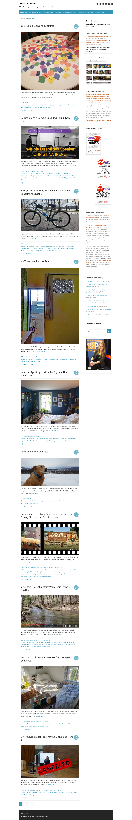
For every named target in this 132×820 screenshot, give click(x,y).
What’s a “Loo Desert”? (94, 315)
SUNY (22, 180)
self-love (50, 441)
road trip (67, 501)
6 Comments (27, 649)
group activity (57, 105)
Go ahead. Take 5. (93, 306)
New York (38, 178)
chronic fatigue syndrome (37, 173)
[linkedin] (100, 4)
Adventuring (25, 171)
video (30, 180)
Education (25, 102)
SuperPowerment (31, 361)
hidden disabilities (57, 175)
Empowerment (40, 357)
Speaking (60, 567)
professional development (49, 178)
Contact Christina (99, 12)
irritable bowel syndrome (28, 178)
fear (41, 359)
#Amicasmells (26, 570)
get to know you (47, 105)
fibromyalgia (41, 175)
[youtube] (106, 4)
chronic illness (49, 173)
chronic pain (57, 173)
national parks (40, 574)
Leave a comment (28, 110)
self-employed (50, 250)
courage (30, 359)
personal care (70, 248)
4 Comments (27, 253)
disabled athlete (50, 246)
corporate (32, 105)
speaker (48, 107)
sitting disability (62, 178)
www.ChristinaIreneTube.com (96, 61)
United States (44, 576)
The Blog (58, 12)
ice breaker (64, 105)
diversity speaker (32, 175)
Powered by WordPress (27, 816)
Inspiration (39, 244)
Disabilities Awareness (36, 171)
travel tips (36, 576)
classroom (25, 105)
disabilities (24, 175)
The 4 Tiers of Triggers (94, 281)
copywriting (34, 792)
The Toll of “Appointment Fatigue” (97, 295)
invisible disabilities (69, 175)
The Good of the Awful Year (35, 451)
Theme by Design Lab (42, 816)
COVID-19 (32, 501)
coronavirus (25, 501)
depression (42, 438)
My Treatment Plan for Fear (35, 261)
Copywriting (25, 790)
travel (26, 180)
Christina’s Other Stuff (69, 12)
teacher (33, 503)
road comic (58, 574)
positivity (26, 107)
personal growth (25, 250)
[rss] (112, 4)
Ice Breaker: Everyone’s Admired (37, 25)
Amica (38, 570)
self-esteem (33, 107)
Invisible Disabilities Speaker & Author (31, 12)
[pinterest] (109, 4)
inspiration (35, 248)
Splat (74, 178)
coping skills (73, 570)
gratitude (63, 438)
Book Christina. (92, 21)
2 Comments (27, 579)
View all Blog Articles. (93, 323)
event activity (39, 105)
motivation (62, 248)
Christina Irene (27, 3)
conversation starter (63, 570)
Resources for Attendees (85, 12)
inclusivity (71, 105)
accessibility (25, 173)
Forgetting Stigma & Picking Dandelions (99, 309)
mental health (55, 248)
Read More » (50, 97)
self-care (42, 250)
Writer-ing (59, 790)
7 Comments (27, 798)
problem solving (25, 646)
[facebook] (97, 4)
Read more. (89, 271)
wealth (65, 441)
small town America (67, 574)
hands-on (48, 175)
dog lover (38, 501)
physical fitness (35, 250)
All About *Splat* (49, 12)
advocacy (24, 359)
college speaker (66, 173)
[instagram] (103, 4)
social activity (41, 107)
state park (45, 646)
